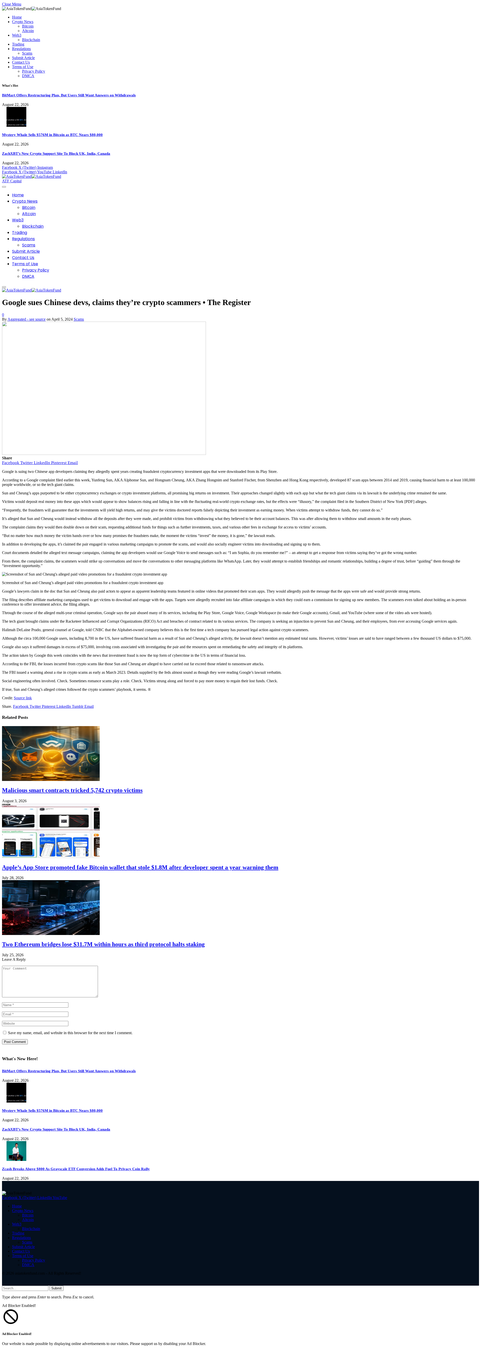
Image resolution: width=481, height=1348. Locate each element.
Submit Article (23, 58)
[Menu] (4, 187)
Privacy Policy (33, 71)
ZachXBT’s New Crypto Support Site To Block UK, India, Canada (56, 154)
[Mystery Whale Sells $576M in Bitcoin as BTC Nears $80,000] (16, 125)
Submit (56, 1288)
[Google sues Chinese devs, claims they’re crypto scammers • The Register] (104, 453)
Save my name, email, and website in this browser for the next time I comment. (70, 1033)
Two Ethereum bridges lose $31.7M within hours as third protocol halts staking (103, 944)
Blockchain (31, 40)
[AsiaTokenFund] (31, 176)
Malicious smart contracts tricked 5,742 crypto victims (72, 790)
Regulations (21, 49)
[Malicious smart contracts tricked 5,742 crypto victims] (51, 779)
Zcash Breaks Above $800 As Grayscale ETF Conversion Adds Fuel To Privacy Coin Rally (76, 1169)
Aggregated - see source (27, 319)
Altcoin (28, 31)
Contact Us (21, 62)
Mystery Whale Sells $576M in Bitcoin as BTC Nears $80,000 (52, 135)
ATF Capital (12, 181)
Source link (23, 698)
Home (17, 17)
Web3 (16, 35)
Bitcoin (28, 26)
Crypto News (22, 22)
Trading (18, 44)
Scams (27, 53)
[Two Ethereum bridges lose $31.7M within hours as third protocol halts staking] (51, 933)
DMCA (28, 76)
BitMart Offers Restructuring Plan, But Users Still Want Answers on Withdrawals (69, 95)
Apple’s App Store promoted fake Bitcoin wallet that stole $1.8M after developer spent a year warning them (140, 867)
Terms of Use (22, 67)
